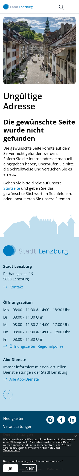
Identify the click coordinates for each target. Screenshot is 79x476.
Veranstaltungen (17, 426)
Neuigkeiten (13, 418)
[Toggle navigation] (72, 6)
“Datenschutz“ (11, 450)
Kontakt (16, 286)
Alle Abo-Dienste (24, 379)
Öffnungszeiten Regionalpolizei (36, 346)
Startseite (11, 188)
